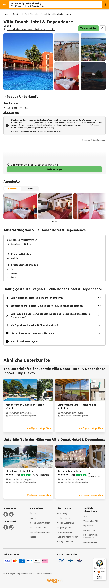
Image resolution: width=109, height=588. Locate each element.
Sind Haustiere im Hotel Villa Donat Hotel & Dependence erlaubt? (47, 305)
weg (6, 14)
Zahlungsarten (63, 518)
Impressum (88, 526)
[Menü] (104, 560)
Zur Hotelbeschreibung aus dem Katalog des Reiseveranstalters (36, 131)
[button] (28, 61)
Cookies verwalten (38, 527)
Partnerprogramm (64, 532)
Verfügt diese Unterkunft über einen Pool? (34, 325)
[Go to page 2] (53, 221)
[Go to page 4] (56, 221)
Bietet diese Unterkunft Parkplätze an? (32, 333)
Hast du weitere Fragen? (24, 341)
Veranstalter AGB (91, 521)
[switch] (99, 577)
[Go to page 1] (52, 221)
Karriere (33, 518)
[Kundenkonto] (105, 4)
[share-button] (102, 28)
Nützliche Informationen (67, 537)
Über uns (34, 513)
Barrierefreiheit (90, 542)
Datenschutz (89, 530)
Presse (33, 537)
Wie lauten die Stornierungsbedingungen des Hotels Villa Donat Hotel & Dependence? (51, 315)
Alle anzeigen (11, 112)
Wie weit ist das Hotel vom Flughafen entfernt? (37, 297)
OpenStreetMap (98, 140)
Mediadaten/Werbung (40, 532)
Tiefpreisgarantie (64, 527)
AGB (85, 516)
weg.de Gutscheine (65, 523)
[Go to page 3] (55, 221)
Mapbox (87, 140)
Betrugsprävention (65, 541)
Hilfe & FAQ (62, 513)
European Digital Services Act (90, 536)
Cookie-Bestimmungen (40, 523)
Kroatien (16, 14)
